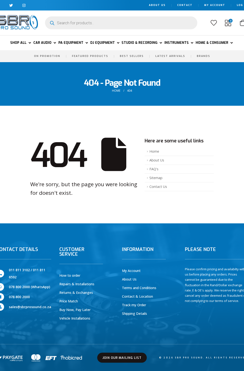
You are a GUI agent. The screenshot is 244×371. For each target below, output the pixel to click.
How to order (69, 275)
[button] (21, 42)
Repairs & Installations (76, 284)
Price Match (68, 301)
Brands (203, 56)
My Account (214, 5)
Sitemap (156, 177)
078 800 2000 (19, 297)
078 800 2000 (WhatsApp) (29, 287)
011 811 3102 (19, 270)
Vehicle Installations (74, 318)
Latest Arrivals (170, 56)
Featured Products (90, 56)
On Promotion (47, 56)
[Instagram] (24, 5)
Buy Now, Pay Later (75, 309)
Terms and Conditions (139, 288)
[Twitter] (11, 5)
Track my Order (134, 305)
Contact (185, 5)
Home (154, 151)
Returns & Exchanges (76, 292)
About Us (157, 5)
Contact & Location (137, 296)
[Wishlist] (214, 23)
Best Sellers (132, 56)
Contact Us (158, 186)
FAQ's (153, 169)
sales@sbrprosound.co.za (30, 307)
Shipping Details (134, 313)
